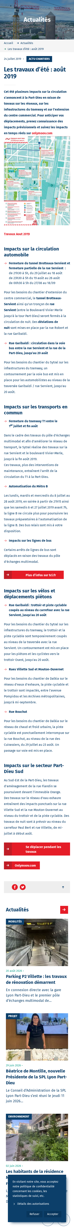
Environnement (18, 1116)
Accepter (52, 1214)
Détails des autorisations (33, 1204)
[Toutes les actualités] (64, 910)
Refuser (34, 1214)
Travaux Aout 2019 (17, 234)
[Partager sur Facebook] (15, 887)
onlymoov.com (42, 133)
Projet (12, 1016)
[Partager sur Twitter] (23, 887)
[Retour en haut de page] (63, 887)
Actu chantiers (39, 59)
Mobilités (15, 921)
